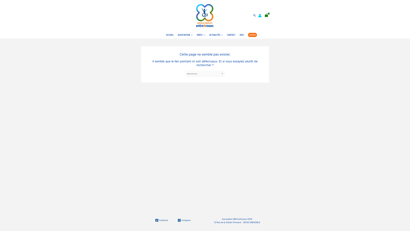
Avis (242, 34)
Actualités (214, 34)
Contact (231, 34)
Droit (200, 34)
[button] (254, 15)
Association (184, 34)
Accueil (170, 34)
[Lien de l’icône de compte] (260, 15)
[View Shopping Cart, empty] (266, 15)
